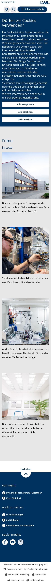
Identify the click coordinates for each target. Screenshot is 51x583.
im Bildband (12, 520)
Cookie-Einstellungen (38, 569)
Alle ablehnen (25, 111)
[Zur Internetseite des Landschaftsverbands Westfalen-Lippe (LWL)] (45, 3)
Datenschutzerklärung (25, 97)
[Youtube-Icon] (13, 542)
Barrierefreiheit (14, 569)
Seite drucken (17, 580)
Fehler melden (37, 580)
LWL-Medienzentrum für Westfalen (24, 492)
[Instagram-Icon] (20, 542)
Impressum (40, 574)
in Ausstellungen (15, 514)
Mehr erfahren (25, 119)
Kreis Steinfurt (13, 498)
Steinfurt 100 (8, 2)
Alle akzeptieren (25, 104)
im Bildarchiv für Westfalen (20, 525)
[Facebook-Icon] (5, 542)
